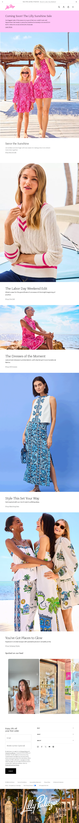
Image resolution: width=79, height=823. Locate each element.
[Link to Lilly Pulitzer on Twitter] (45, 747)
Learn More (8, 27)
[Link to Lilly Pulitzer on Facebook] (42, 747)
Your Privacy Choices (28, 785)
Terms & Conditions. (10, 753)
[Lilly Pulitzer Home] (10, 6)
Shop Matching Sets (12, 506)
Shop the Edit (10, 299)
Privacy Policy (24, 751)
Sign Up (10, 771)
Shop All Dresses (11, 367)
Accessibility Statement (35, 782)
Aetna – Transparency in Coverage (13, 785)
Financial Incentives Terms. (12, 765)
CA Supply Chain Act (43, 785)
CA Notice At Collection (58, 782)
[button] (76, 1)
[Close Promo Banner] (2, 1)
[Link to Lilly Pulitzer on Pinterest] (53, 747)
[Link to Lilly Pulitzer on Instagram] (38, 747)
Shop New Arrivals (10, 152)
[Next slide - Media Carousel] (75, 683)
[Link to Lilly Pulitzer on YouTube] (49, 747)
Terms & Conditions (22, 782)
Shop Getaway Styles (12, 646)
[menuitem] (59, 6)
